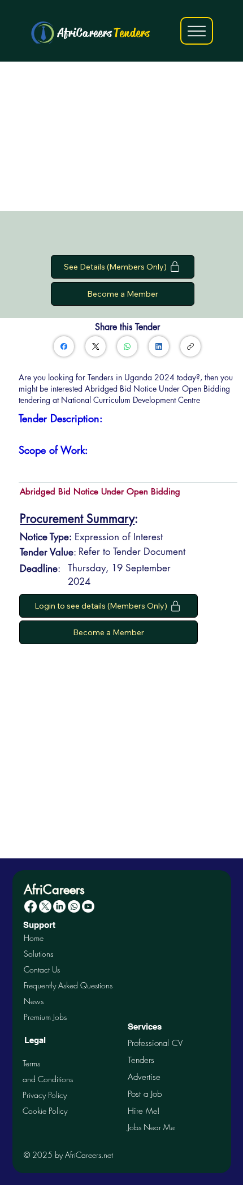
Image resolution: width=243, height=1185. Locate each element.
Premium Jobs (45, 1017)
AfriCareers (104, 32)
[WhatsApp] (127, 346)
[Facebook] (64, 346)
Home (34, 937)
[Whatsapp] (74, 906)
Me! (143, 1110)
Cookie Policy (45, 1110)
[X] (45, 906)
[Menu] (196, 30)
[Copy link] (190, 346)
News (34, 1001)
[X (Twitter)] (95, 346)
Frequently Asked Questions (68, 985)
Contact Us (42, 969)
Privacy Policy (45, 1094)
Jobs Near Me (151, 1127)
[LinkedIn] (159, 346)
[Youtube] (88, 906)
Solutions (38, 953)
